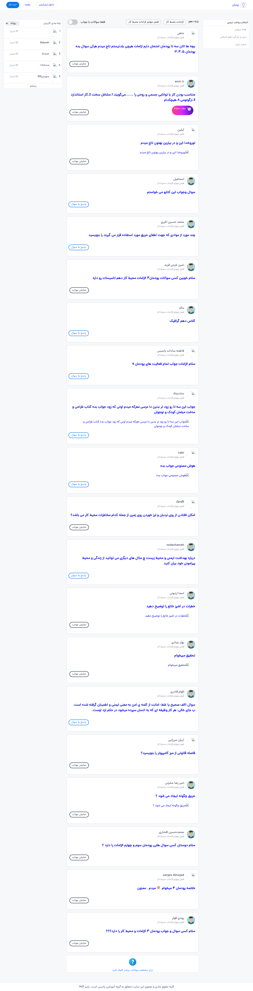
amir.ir (179, 81)
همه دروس (240, 30)
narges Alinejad (173, 875)
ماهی (180, 33)
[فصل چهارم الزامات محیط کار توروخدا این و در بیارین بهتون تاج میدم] (132, 152)
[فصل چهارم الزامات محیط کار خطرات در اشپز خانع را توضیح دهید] (132, 616)
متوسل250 (43, 77)
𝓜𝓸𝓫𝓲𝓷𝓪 (44, 65)
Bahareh (44, 43)
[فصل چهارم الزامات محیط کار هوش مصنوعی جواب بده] (132, 475)
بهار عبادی (178, 642)
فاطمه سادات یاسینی (170, 351)
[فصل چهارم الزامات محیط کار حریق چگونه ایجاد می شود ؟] (132, 806)
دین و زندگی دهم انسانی (233, 37)
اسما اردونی (177, 593)
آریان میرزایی (176, 740)
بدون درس (240, 44)
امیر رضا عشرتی (174, 783)
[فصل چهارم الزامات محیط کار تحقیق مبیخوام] (132, 665)
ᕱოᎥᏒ (180, 502)
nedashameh (175, 545)
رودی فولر (178, 918)
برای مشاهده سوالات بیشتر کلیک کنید (132, 970)
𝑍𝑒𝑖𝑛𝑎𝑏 (45, 54)
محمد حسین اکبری (172, 222)
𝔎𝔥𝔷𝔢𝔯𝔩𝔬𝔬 (178, 394)
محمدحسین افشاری (171, 832)
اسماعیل (178, 179)
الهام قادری (177, 692)
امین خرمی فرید (174, 265)
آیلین (181, 130)
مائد (181, 308)
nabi (181, 453)
